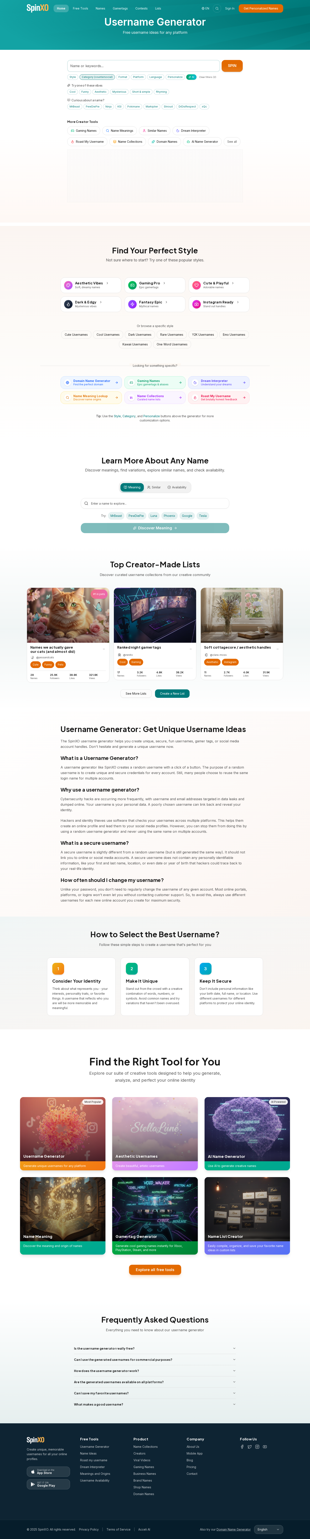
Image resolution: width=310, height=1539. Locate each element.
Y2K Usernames (203, 334)
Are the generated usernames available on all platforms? (119, 1382)
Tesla (203, 516)
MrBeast (75, 106)
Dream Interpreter (92, 1467)
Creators (139, 1453)
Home (61, 8)
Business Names (144, 1473)
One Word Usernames (172, 344)
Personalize (175, 77)
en (207, 8)
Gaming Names (143, 1467)
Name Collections (145, 1446)
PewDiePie (93, 106)
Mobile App (195, 1453)
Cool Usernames (108, 334)
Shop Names (142, 1487)
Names (100, 8)
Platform (138, 77)
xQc (204, 106)
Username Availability (94, 1480)
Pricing (191, 1467)
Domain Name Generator (234, 1529)
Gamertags (120, 8)
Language (156, 77)
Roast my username (93, 1460)
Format (123, 77)
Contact (192, 1473)
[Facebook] (242, 1447)
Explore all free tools (155, 1269)
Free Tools (80, 8)
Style (73, 77)
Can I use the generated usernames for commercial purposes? (123, 1359)
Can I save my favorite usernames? (101, 1393)
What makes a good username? (98, 1404)
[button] (35, 664)
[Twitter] (250, 1447)
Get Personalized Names (261, 8)
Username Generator (94, 1446)
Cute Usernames (76, 334)
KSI (119, 106)
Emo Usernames (234, 334)
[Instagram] (257, 1447)
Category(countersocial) (97, 77)
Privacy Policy (89, 1529)
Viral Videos (141, 1460)
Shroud (168, 106)
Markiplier (152, 106)
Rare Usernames (171, 334)
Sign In (230, 8)
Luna (154, 516)
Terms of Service (118, 1529)
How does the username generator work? (106, 1371)
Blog (190, 1460)
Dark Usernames (139, 334)
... (104, 648)
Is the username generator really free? (104, 1348)
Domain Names (143, 1494)
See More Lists (136, 693)
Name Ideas (88, 1453)
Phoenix (169, 516)
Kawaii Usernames (135, 344)
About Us (193, 1446)
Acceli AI (144, 1529)
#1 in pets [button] (99, 594)
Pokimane (133, 106)
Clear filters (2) (207, 77)
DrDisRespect (187, 106)
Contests (141, 8)
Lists (158, 8)
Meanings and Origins (95, 1473)
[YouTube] (265, 1447)
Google (187, 516)
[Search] (217, 8)
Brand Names (142, 1480)
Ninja (108, 106)
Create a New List (172, 693)
